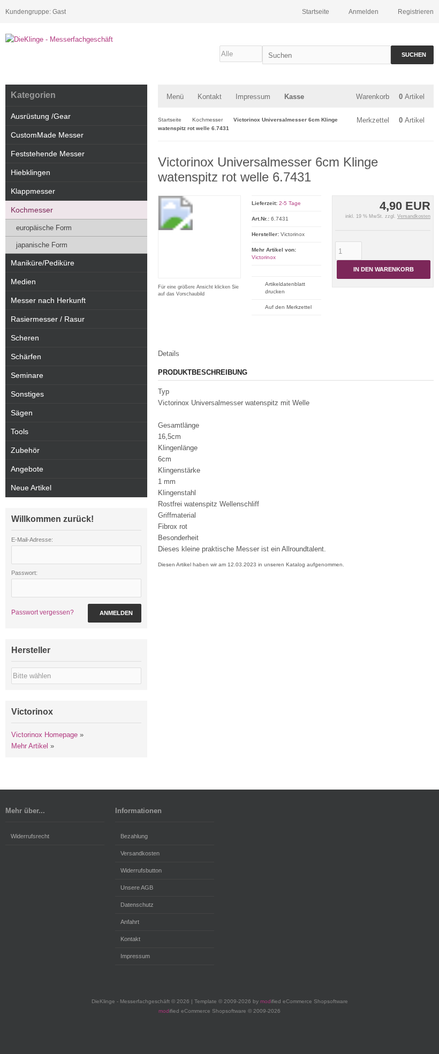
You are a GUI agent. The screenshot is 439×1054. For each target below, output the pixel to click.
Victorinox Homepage (44, 735)
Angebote (27, 469)
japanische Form (41, 245)
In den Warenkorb (383, 270)
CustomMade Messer (47, 135)
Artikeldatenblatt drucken (285, 287)
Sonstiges (27, 394)
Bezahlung (134, 836)
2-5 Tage (290, 203)
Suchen (412, 55)
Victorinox (264, 257)
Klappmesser (33, 191)
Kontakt (210, 97)
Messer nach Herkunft (48, 300)
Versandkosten (413, 216)
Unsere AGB (136, 887)
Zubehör (25, 450)
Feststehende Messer (48, 153)
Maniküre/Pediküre (42, 263)
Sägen (22, 412)
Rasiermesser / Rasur (48, 319)
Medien (23, 281)
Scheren (25, 337)
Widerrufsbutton (141, 870)
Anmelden (114, 613)
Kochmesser (32, 210)
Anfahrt (129, 922)
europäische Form (44, 228)
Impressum (253, 97)
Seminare (27, 375)
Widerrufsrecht (30, 836)
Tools (19, 431)
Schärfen (26, 356)
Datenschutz (137, 904)
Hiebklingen (30, 172)
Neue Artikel (31, 487)
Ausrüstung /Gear (41, 116)
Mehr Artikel (29, 746)
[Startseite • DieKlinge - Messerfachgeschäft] (76, 39)
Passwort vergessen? (42, 612)
